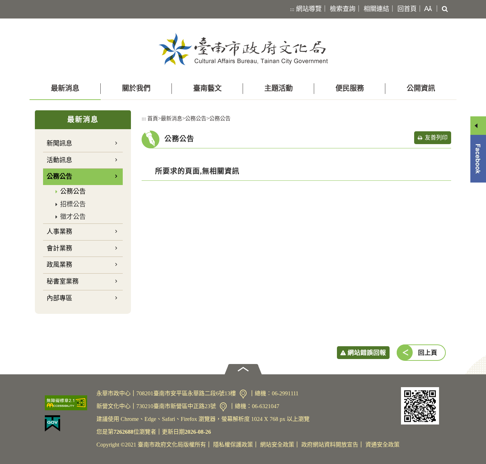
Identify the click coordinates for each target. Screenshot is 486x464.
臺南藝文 (207, 88)
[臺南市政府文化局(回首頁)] (243, 49)
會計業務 (59, 248)
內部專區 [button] (59, 298)
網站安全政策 (277, 445)
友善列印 (436, 138)
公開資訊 (421, 88)
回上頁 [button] (427, 352)
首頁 (152, 118)
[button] (426, 9)
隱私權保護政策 (233, 445)
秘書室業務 (63, 281)
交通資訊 (243, 394)
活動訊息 (59, 160)
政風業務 (59, 264)
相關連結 (376, 8)
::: (292, 9)
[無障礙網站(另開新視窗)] (68, 402)
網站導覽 (309, 8)
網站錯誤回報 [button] (367, 352)
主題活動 (278, 88)
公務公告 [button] (59, 176)
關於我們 (136, 88)
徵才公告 (73, 216)
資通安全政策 (382, 445)
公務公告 (73, 191)
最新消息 (65, 88)
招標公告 (73, 204)
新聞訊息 (59, 143)
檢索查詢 (342, 8)
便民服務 (350, 88)
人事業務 (59, 231)
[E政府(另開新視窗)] (68, 423)
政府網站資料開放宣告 (329, 445)
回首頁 (407, 8)
